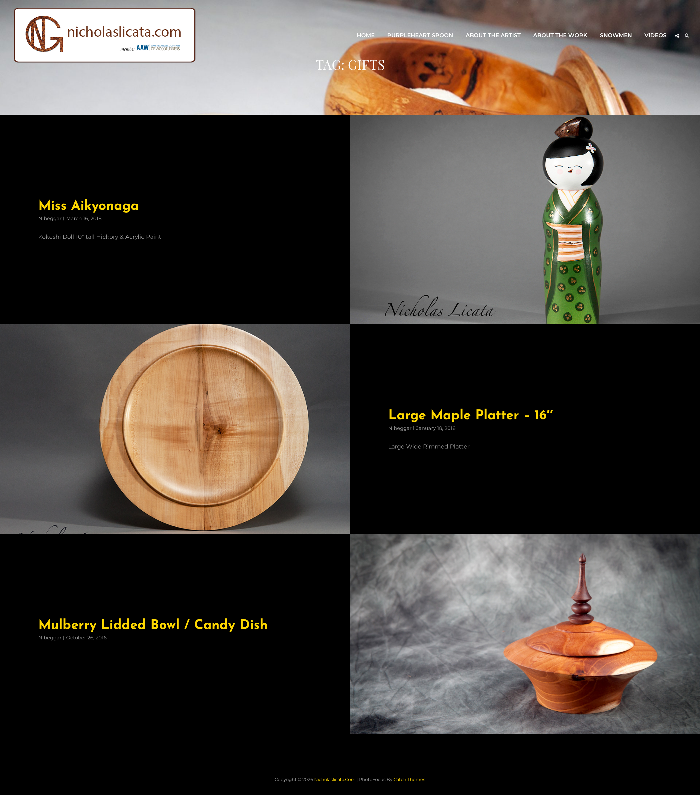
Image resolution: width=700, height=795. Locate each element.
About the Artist (493, 35)
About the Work (560, 35)
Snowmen (616, 35)
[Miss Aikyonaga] (525, 219)
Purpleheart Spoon (420, 35)
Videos (655, 35)
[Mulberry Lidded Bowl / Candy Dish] (525, 634)
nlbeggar (50, 219)
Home (366, 35)
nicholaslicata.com (334, 779)
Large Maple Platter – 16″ (470, 416)
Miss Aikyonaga (88, 206)
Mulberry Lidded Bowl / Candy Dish (153, 625)
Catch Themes (409, 779)
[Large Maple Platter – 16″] (175, 429)
